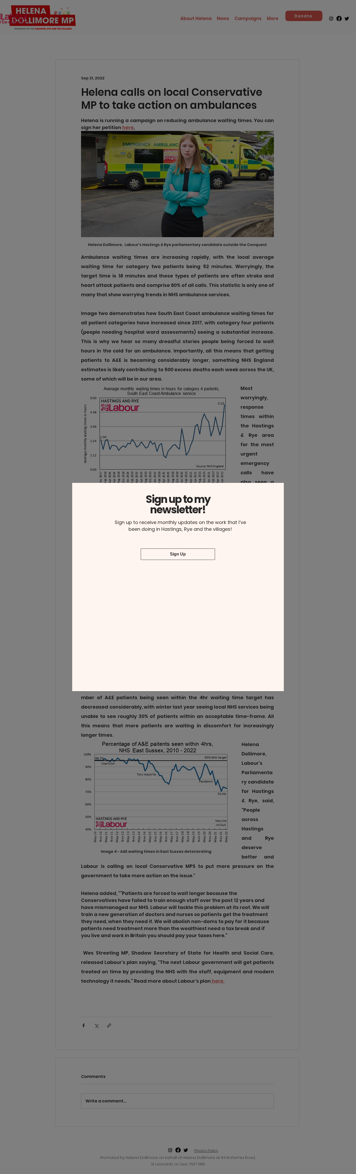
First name (111, 546)
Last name (196, 546)
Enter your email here (120, 573)
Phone (192, 573)
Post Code (196, 602)
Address (109, 602)
